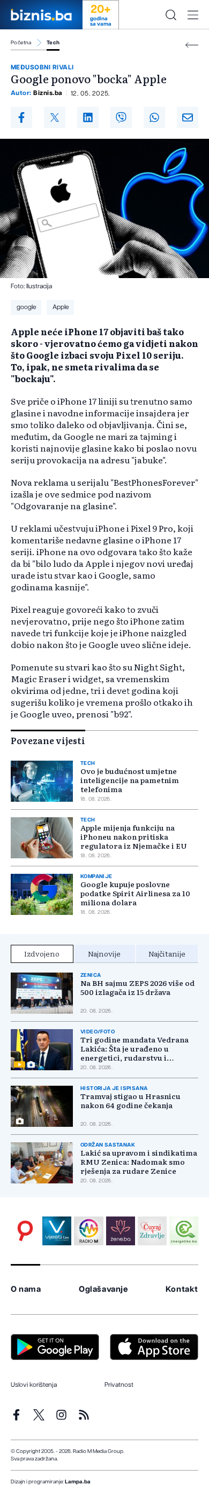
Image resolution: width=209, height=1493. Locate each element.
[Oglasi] (25, 1230)
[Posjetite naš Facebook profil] (16, 1414)
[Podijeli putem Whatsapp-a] (154, 117)
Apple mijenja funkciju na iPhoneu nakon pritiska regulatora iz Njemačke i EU (133, 836)
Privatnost (118, 1384)
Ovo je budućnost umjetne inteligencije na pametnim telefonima (129, 780)
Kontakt (182, 1289)
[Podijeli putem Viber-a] (121, 117)
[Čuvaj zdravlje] (152, 1230)
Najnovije (104, 953)
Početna (21, 42)
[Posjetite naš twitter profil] (38, 1414)
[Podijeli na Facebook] (21, 117)
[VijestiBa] (56, 1230)
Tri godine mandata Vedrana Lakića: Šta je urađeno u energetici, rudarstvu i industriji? (134, 1048)
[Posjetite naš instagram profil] (61, 1414)
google (26, 307)
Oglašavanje (103, 1289)
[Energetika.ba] (183, 1230)
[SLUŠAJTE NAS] (88, 1230)
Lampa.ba (78, 1481)
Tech (53, 42)
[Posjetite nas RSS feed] (83, 1414)
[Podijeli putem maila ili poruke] (187, 117)
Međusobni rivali (42, 67)
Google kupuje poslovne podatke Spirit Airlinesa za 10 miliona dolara (135, 893)
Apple (61, 307)
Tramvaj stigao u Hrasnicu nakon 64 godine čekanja (130, 1101)
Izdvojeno (41, 953)
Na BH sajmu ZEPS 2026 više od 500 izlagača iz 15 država (137, 987)
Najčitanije (166, 953)
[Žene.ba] (120, 1230)
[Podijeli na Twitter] (54, 117)
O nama (26, 1289)
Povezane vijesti (48, 740)
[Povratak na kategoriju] (191, 45)
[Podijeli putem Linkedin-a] (88, 117)
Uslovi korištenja (34, 1384)
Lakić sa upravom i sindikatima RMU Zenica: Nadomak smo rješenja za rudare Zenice (138, 1161)
